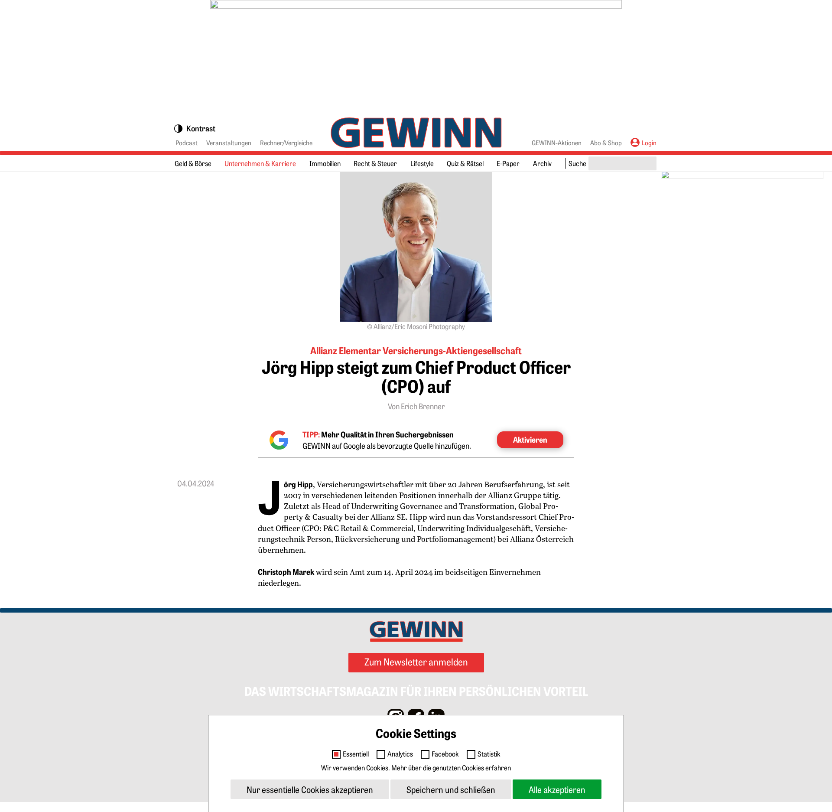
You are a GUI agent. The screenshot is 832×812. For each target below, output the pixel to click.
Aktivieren (530, 439)
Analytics (400, 754)
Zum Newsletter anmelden (416, 661)
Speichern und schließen (450, 789)
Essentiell (356, 754)
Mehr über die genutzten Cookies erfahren (451, 767)
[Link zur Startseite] (416, 132)
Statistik (489, 754)
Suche (577, 163)
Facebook (445, 754)
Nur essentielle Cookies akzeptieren (310, 789)
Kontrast (200, 129)
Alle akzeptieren (557, 789)
